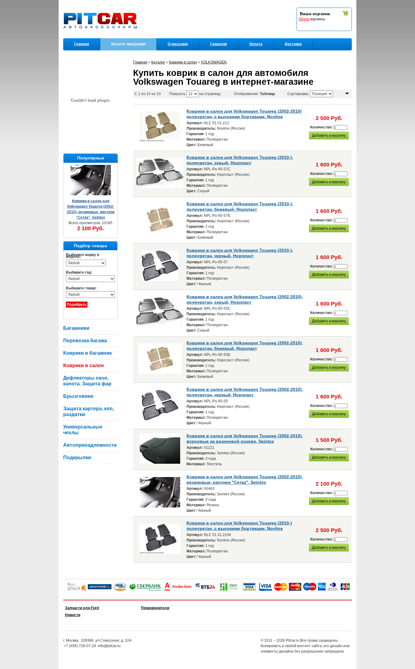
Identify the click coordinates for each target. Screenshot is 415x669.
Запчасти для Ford (82, 608)
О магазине (178, 44)
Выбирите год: (79, 272)
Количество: (322, 127)
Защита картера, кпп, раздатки (88, 411)
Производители (155, 608)
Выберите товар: (81, 288)
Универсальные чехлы (82, 429)
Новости (72, 615)
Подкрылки (77, 457)
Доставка (293, 44)
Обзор (304, 19)
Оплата (255, 44)
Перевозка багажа (85, 340)
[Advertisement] (93, 497)
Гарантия (218, 44)
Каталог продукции (128, 44)
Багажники (76, 328)
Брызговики (78, 396)
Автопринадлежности (90, 445)
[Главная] (101, 37)
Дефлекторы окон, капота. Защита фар (87, 380)
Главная (81, 44)
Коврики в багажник (87, 353)
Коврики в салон (83, 365)
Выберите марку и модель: (82, 256)
